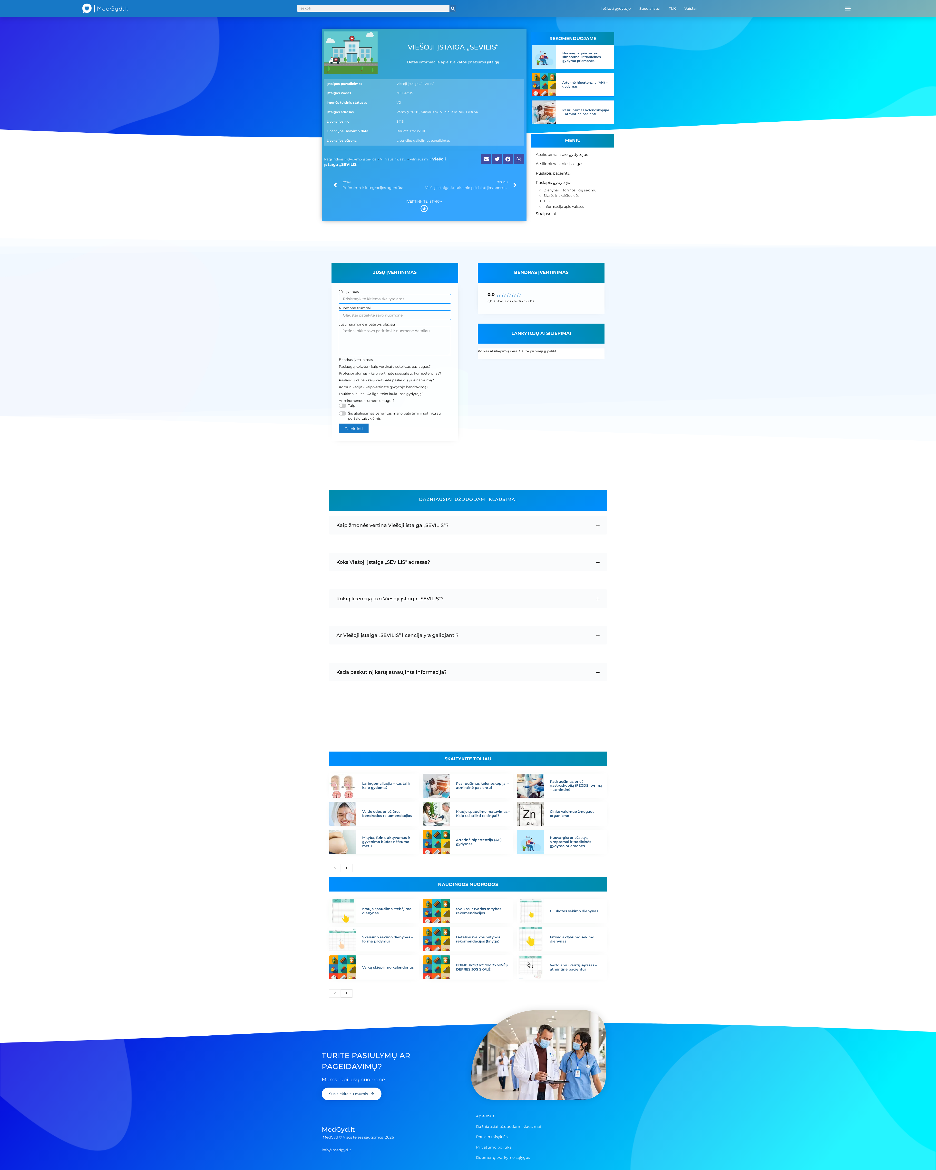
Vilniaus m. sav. (393, 159)
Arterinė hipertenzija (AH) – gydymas (585, 84)
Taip (351, 405)
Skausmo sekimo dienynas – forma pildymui (387, 939)
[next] (346, 868)
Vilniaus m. (419, 159)
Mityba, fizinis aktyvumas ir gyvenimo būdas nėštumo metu (386, 841)
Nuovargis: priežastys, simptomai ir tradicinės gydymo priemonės (581, 57)
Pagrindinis (334, 159)
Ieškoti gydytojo (616, 8)
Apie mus (485, 1116)
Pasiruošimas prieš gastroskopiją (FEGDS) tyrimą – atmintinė (576, 785)
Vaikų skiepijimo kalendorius (388, 967)
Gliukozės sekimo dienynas (574, 911)
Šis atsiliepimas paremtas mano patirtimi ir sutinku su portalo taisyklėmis (394, 416)
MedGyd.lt (338, 1129)
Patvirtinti (354, 428)
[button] (848, 8)
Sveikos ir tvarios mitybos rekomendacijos (478, 911)
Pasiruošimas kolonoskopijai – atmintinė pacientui (585, 112)
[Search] (452, 8)
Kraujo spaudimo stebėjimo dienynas (386, 911)
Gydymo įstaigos (361, 159)
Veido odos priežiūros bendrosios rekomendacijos (387, 813)
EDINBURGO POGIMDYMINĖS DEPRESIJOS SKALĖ (482, 967)
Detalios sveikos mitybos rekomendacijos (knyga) (478, 939)
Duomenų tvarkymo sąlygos (503, 1157)
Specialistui (649, 8)
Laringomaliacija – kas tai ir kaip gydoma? (386, 785)
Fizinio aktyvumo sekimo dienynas (572, 939)
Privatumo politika (494, 1147)
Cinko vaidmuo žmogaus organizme (572, 813)
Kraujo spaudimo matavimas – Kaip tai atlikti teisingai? (483, 813)
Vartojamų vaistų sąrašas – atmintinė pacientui (573, 967)
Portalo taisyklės (492, 1136)
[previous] (335, 868)
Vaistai (690, 8)
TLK (672, 8)
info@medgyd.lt (336, 1150)
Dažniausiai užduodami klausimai (508, 1126)
